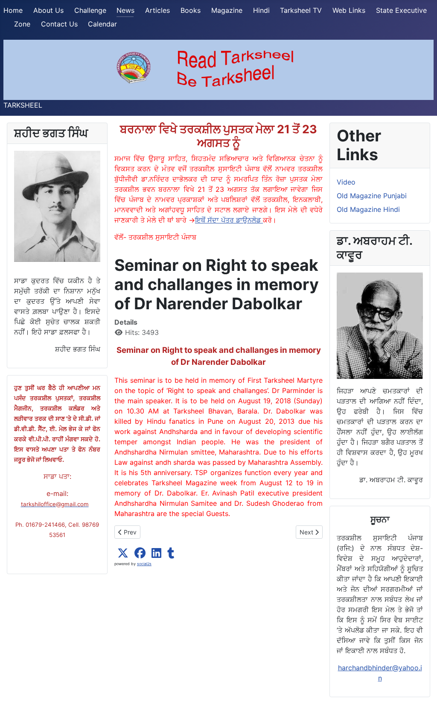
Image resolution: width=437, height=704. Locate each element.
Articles (157, 10)
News (125, 10)
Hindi (261, 10)
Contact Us (59, 24)
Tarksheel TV (301, 10)
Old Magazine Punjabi (372, 195)
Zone (22, 24)
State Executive (401, 10)
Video (346, 182)
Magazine (226, 10)
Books (191, 10)
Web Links (348, 10)
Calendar (102, 24)
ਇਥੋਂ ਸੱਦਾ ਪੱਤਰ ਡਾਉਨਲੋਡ (229, 220)
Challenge (90, 10)
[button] (122, 553)
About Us (48, 10)
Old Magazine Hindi (368, 209)
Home (13, 10)
